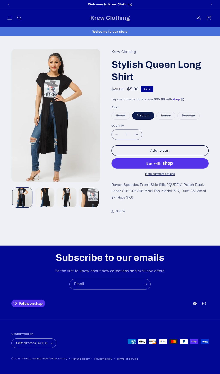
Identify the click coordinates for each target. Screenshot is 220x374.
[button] (9, 18)
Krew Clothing (31, 358)
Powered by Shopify (54, 358)
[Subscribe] (145, 284)
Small (123, 117)
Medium (143, 115)
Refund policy (81, 359)
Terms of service (127, 359)
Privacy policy (103, 359)
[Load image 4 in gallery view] (88, 197)
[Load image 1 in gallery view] (22, 197)
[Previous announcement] (8, 4)
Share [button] (120, 211)
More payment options (160, 174)
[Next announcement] (211, 4)
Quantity (118, 125)
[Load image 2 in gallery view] (44, 197)
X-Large (191, 117)
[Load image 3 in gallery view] (66, 197)
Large (168, 117)
